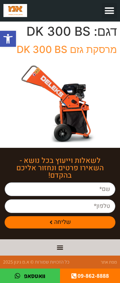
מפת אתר (109, 262)
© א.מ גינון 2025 (18, 262)
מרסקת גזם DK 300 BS (67, 49)
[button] (8, 39)
